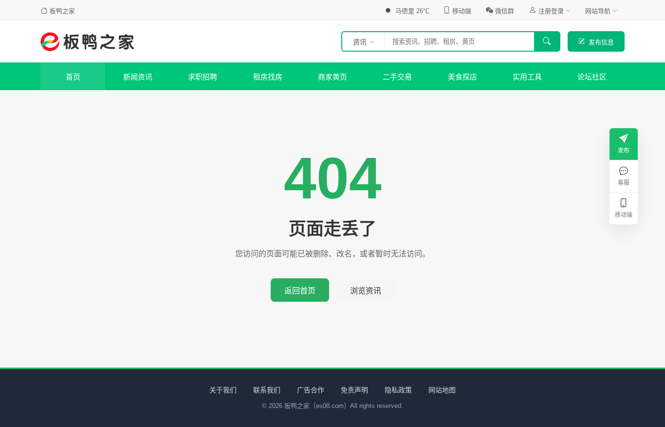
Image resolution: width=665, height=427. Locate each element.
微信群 (504, 11)
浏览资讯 (365, 291)
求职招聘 (202, 77)
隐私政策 (398, 390)
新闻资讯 (137, 77)
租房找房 (267, 77)
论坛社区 (592, 77)
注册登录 (551, 11)
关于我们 (223, 390)
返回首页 (299, 291)
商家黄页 (332, 77)
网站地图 (442, 390)
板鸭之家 (62, 11)
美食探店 (462, 77)
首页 (73, 77)
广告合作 (310, 390)
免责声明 (354, 390)
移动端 (461, 11)
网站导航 (597, 11)
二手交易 (397, 77)
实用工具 (527, 77)
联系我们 (266, 390)
